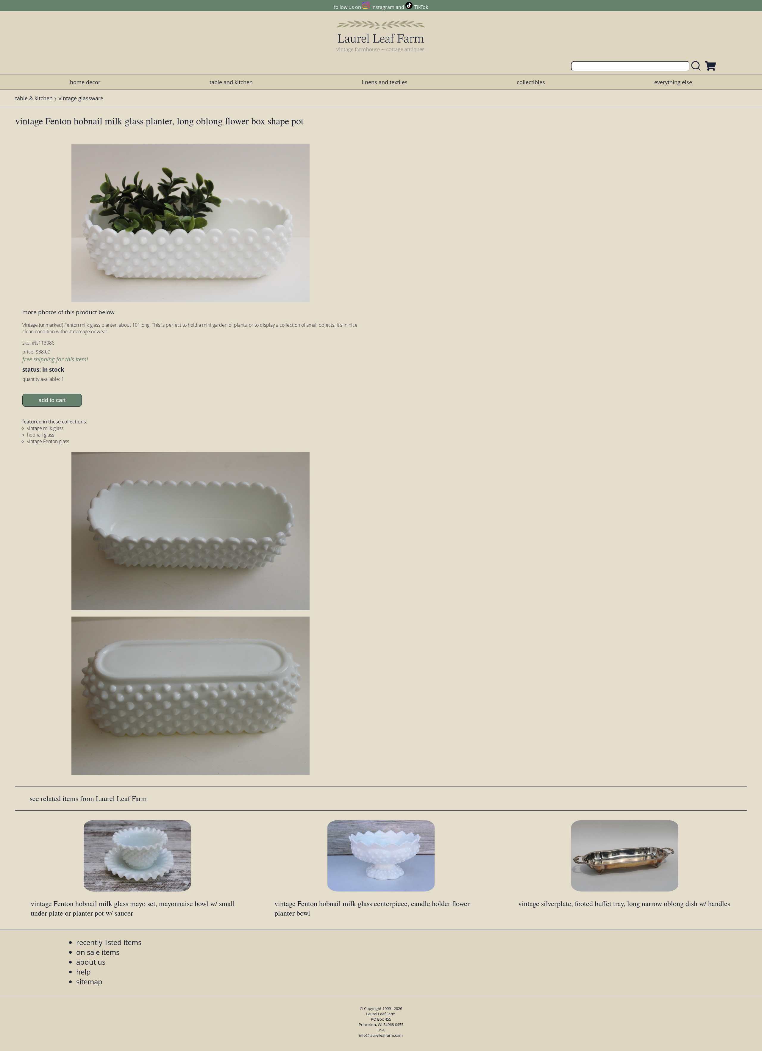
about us (90, 962)
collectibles (531, 82)
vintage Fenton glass (48, 441)
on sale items (97, 952)
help (83, 972)
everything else (673, 82)
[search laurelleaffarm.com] (697, 66)
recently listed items (108, 942)
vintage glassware (81, 98)
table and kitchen (231, 82)
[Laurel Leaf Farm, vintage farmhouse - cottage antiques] (381, 36)
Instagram (382, 7)
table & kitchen (34, 98)
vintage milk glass (45, 428)
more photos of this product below (68, 312)
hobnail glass (40, 434)
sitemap (89, 981)
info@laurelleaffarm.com (381, 1035)
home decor (85, 82)
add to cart (51, 400)
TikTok (421, 7)
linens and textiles (384, 82)
